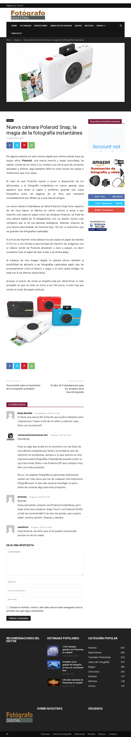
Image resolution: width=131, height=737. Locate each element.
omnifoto (23, 527)
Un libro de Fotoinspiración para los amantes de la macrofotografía (67, 389)
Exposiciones (40, 25)
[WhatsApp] (31, 145)
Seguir (119, 203)
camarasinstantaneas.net (33, 434)
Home (14, 25)
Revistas (91, 734)
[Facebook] (9, 145)
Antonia (22, 496)
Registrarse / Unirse (14, 5)
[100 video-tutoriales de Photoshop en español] (53, 682)
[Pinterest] (24, 145)
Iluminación (79, 734)
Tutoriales (25, 25)
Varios (99, 25)
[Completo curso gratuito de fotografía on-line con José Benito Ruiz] (53, 664)
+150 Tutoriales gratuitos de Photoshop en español (72, 650)
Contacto (16, 33)
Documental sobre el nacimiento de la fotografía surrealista (23, 387)
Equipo (78, 25)
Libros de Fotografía (61, 25)
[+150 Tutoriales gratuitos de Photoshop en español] (53, 650)
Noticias (89, 25)
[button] (121, 25)
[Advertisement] (87, 15)
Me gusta (117, 196)
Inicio (8, 40)
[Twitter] (17, 145)
